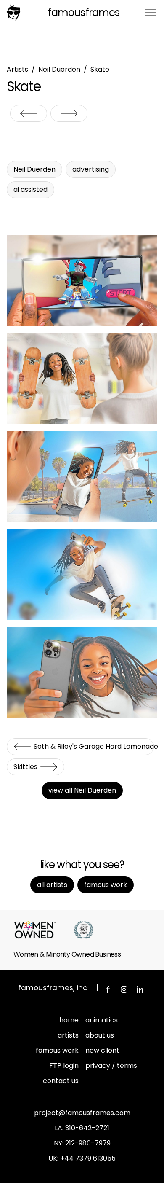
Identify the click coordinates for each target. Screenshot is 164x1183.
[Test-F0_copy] (82, 280)
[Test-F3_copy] (82, 574)
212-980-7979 (88, 1143)
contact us (61, 1081)
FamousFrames (83, 12)
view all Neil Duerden (82, 790)
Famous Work (105, 885)
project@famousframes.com (82, 1113)
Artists (17, 69)
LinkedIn (140, 989)
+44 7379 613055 (88, 1158)
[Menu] (150, 12)
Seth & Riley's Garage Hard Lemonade (28, 113)
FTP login (64, 1065)
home (69, 1020)
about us (99, 1035)
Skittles (68, 113)
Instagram (124, 989)
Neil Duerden (59, 69)
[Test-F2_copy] (82, 476)
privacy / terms (111, 1065)
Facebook (108, 989)
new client (102, 1050)
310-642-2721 (87, 1128)
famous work (57, 1050)
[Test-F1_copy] (82, 378)
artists (68, 1035)
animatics (101, 1020)
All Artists (52, 885)
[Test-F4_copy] (82, 672)
